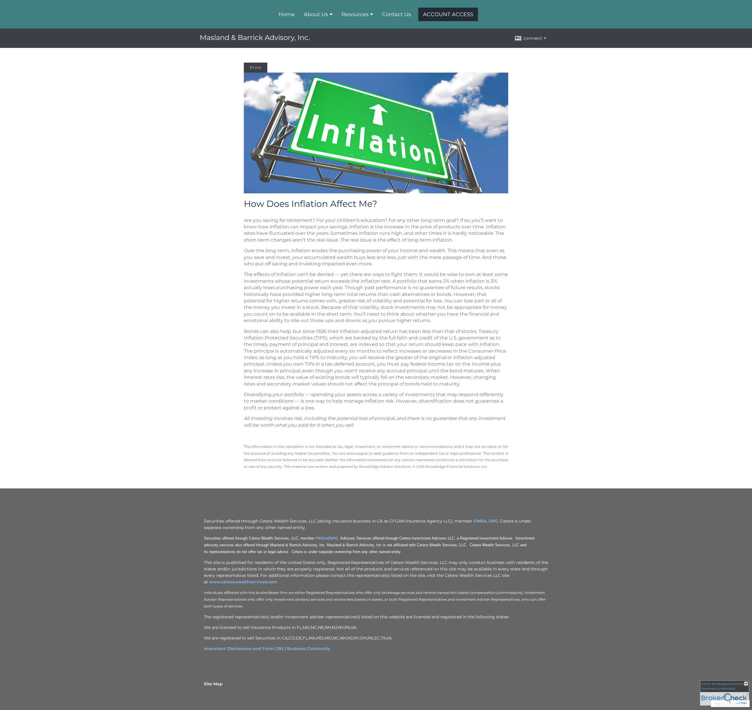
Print (255, 67)
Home (286, 14)
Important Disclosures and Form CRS (243, 648)
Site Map (213, 683)
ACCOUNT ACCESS (448, 14)
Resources (355, 14)
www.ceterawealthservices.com (243, 582)
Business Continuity (308, 648)
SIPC (493, 521)
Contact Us (396, 14)
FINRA (480, 521)
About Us (316, 14)
